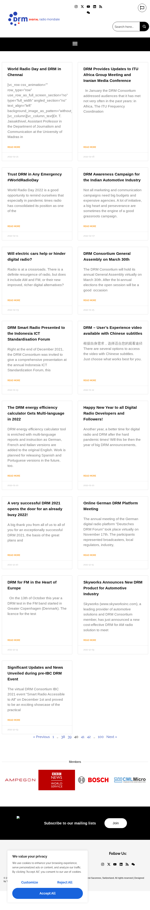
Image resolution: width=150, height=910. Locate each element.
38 (63, 737)
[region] (47, 876)
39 (70, 737)
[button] (75, 43)
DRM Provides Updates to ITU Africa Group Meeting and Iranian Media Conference (110, 75)
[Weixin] (88, 12)
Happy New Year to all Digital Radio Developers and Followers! (110, 413)
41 (82, 737)
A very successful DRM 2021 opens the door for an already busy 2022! (35, 509)
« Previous (41, 737)
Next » (111, 737)
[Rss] (101, 7)
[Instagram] (76, 7)
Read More (14, 147)
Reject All (64, 882)
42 (89, 737)
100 (101, 737)
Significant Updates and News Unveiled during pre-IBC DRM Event (35, 673)
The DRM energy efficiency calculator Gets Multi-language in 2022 (36, 413)
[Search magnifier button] (144, 26)
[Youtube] (88, 7)
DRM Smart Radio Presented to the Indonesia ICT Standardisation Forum (36, 333)
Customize (29, 882)
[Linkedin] (94, 7)
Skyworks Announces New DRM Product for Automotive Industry (112, 588)
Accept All (48, 893)
